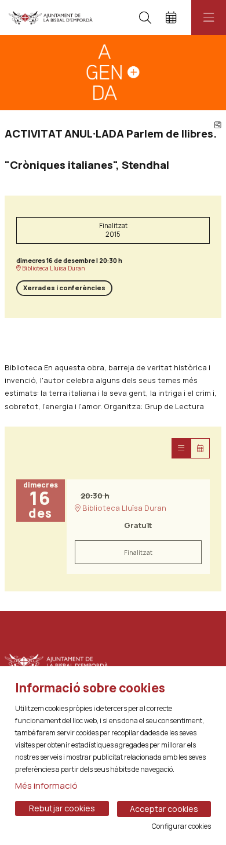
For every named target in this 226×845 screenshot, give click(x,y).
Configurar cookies (181, 826)
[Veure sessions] (181, 448)
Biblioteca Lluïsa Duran (53, 268)
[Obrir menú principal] (208, 17)
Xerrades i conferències (64, 288)
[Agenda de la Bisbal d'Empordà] (50, 17)
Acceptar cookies (164, 808)
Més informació (46, 785)
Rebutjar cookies (62, 808)
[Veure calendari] (200, 448)
